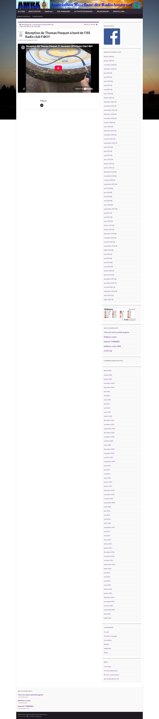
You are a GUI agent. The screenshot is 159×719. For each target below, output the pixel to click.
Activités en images (110, 636)
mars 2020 (107, 126)
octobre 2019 (108, 139)
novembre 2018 (109, 176)
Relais (106, 652)
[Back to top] (154, 714)
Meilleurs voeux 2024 (112, 346)
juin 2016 (107, 254)
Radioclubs (107, 648)
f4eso (21, 40)
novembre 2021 (109, 106)
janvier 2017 (108, 229)
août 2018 (107, 188)
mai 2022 (107, 85)
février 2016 (108, 271)
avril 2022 (107, 89)
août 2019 (107, 147)
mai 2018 (107, 196)
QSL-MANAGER (63, 11)
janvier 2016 (108, 275)
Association (108, 640)
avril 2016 (107, 262)
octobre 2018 (108, 180)
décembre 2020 (109, 114)
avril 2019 (107, 155)
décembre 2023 (109, 69)
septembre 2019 (109, 143)
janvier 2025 (108, 61)
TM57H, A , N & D (89, 24)
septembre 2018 (109, 184)
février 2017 (108, 225)
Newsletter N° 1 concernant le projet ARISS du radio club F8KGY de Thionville (36, 25)
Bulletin (35, 40)
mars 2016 (107, 266)
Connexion (107, 666)
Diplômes (49, 11)
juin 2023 (107, 73)
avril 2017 (107, 217)
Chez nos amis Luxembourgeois (116, 332)
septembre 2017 (109, 209)
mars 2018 (107, 205)
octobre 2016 (108, 242)
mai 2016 (107, 258)
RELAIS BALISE (103, 11)
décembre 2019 (109, 131)
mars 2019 (107, 159)
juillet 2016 (107, 250)
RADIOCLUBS (119, 11)
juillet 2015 (107, 299)
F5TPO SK (108, 351)
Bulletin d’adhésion (23, 16)
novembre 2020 (109, 118)
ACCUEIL (21, 11)
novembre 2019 (109, 135)
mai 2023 (107, 77)
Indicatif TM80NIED (112, 341)
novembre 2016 (109, 238)
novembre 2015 (109, 283)
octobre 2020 (108, 122)
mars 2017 (107, 221)
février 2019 (108, 163)
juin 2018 (107, 192)
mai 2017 (107, 213)
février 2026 (108, 56)
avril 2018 (107, 201)
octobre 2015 (108, 287)
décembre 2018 (109, 172)
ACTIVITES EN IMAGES (83, 11)
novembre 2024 (109, 65)
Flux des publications (111, 671)
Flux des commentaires (111, 675)
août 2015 (107, 295)
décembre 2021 (109, 102)
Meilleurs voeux (110, 337)
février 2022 (108, 98)
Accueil (106, 632)
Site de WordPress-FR (111, 679)
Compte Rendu (37, 16)
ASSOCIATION (34, 11)
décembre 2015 (109, 279)
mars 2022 (107, 93)
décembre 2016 (109, 234)
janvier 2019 (108, 168)
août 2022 (107, 81)
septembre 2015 (109, 291)
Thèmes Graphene (35, 716)
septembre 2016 (109, 246)
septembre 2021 (109, 110)
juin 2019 (107, 151)
